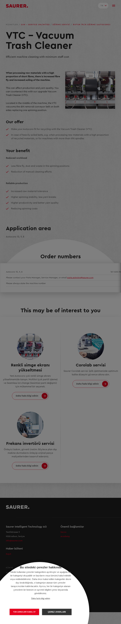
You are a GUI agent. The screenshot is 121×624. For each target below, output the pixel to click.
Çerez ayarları (57, 612)
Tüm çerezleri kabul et (24, 612)
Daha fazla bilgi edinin (40, 598)
